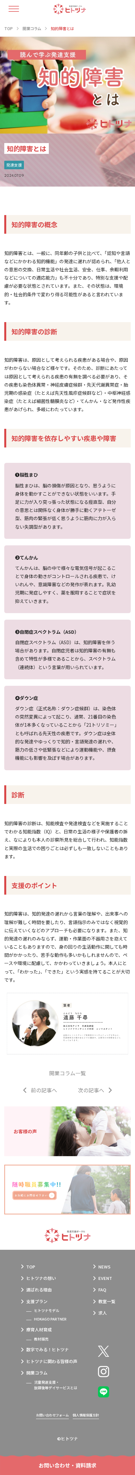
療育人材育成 (39, 1329)
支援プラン (37, 1301)
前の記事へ (44, 1090)
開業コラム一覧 (67, 1073)
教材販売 (41, 1338)
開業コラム (37, 1373)
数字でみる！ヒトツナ (47, 1349)
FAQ (102, 1289)
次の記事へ (91, 1090)
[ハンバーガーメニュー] (17, 9)
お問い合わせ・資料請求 (67, 1465)
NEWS (104, 1267)
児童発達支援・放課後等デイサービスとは (55, 1385)
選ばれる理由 (39, 1289)
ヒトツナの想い (41, 1278)
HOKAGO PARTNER (50, 1318)
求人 (102, 1313)
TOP (30, 1267)
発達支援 (14, 165)
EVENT (105, 1278)
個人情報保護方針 (86, 1414)
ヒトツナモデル (46, 1310)
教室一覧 (106, 1301)
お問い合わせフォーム (52, 1414)
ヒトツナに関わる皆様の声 (51, 1361)
